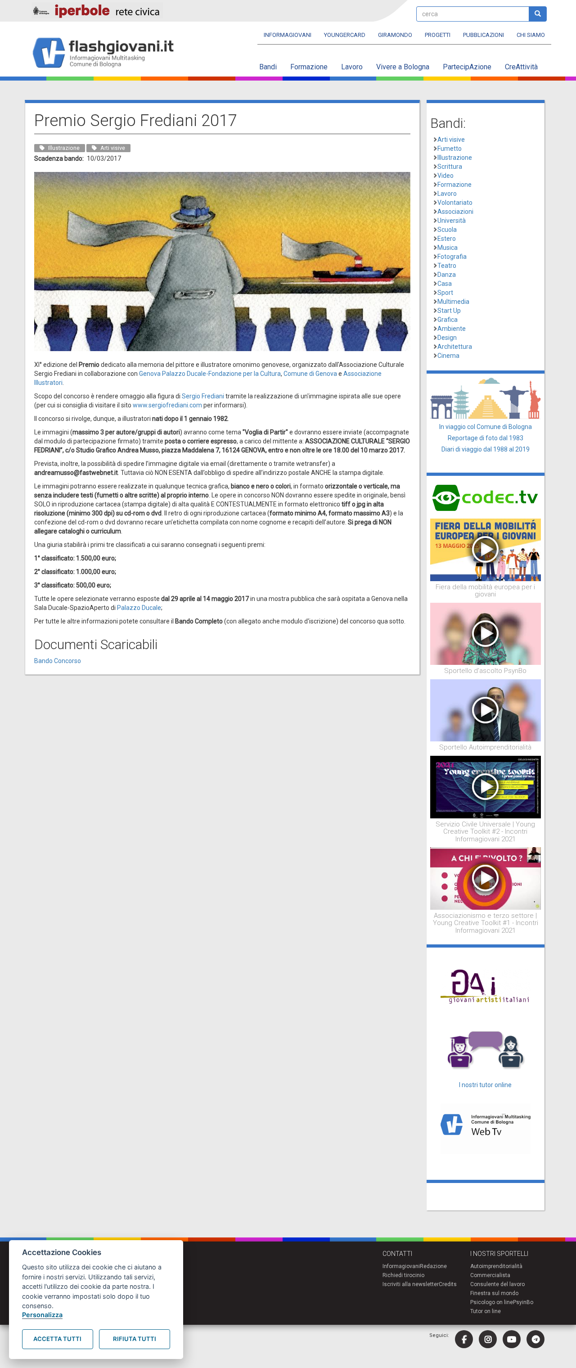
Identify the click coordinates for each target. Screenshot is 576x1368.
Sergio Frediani (203, 396)
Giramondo (395, 35)
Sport (445, 292)
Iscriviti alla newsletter (410, 1284)
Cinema (448, 355)
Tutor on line (485, 1311)
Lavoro (352, 67)
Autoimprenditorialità (496, 1266)
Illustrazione (454, 157)
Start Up (449, 310)
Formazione (309, 67)
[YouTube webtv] (512, 1339)
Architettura (454, 346)
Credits (448, 1284)
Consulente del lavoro (497, 1284)
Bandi (268, 67)
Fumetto (449, 148)
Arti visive (451, 139)
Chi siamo (531, 35)
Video (445, 175)
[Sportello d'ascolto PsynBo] (485, 633)
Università (451, 220)
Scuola (447, 229)
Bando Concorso (57, 660)
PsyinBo (523, 1302)
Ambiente (451, 328)
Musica (447, 247)
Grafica (447, 319)
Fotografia (452, 256)
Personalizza (42, 1314)
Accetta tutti (57, 1338)
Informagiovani (287, 35)
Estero (446, 238)
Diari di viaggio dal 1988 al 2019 (485, 449)
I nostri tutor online (485, 1084)
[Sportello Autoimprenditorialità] (485, 709)
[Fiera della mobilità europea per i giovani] (485, 549)
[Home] (107, 53)
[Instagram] (488, 1339)
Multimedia (453, 301)
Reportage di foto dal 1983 (485, 438)
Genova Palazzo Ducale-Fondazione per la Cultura (210, 373)
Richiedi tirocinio (403, 1275)
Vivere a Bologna (402, 67)
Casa (444, 283)
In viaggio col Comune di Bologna (485, 426)
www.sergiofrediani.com (167, 405)
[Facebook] (464, 1339)
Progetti (437, 35)
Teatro (446, 265)
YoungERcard (344, 35)
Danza (446, 274)
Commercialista (490, 1275)
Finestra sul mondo (494, 1293)
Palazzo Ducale (139, 607)
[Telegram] (535, 1339)
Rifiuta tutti (134, 1338)
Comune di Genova (310, 373)
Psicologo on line (491, 1302)
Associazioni (455, 211)
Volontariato (454, 202)
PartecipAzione (467, 67)
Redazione (433, 1266)
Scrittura (449, 166)
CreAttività (521, 67)
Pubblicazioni (483, 35)
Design (447, 337)
